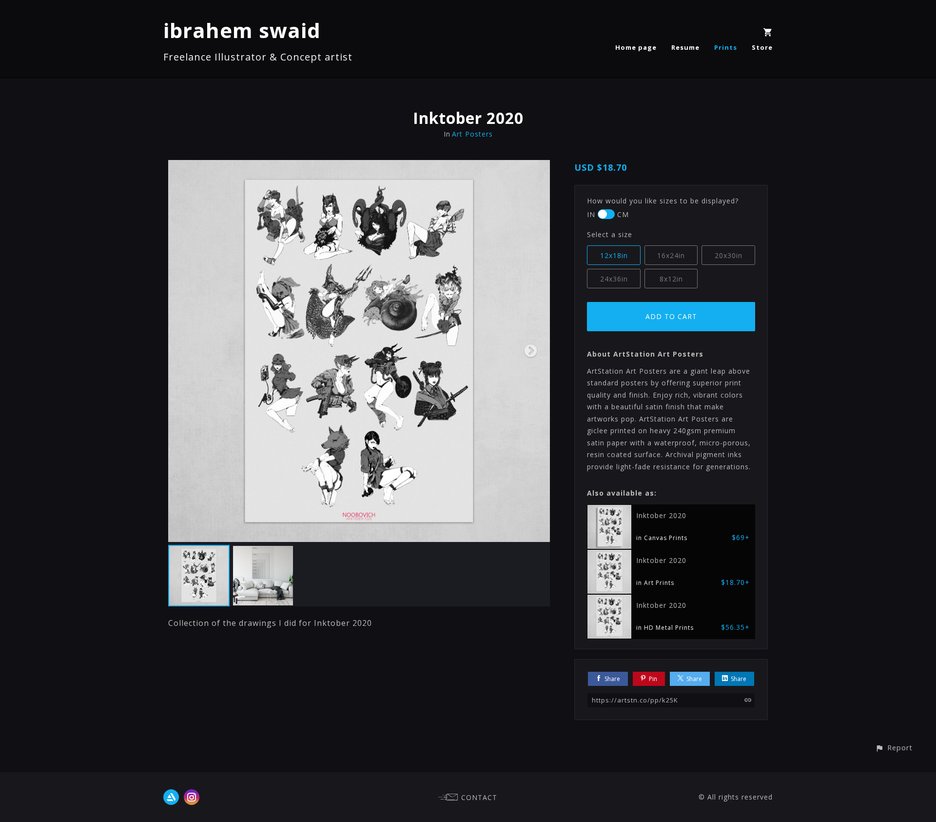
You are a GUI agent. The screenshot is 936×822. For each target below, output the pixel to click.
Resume (685, 47)
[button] (893, 748)
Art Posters (472, 134)
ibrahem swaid (242, 30)
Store (762, 47)
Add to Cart (671, 316)
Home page (636, 47)
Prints (725, 47)
